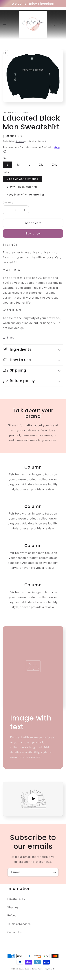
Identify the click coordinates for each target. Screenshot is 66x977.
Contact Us (14, 932)
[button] (5, 24)
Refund (11, 915)
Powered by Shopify (46, 969)
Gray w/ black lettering (21, 186)
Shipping (20, 141)
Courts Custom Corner (28, 969)
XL (41, 164)
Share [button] (10, 337)
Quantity (8, 202)
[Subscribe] (54, 872)
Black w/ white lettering (22, 178)
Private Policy (16, 898)
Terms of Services (18, 923)
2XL (54, 164)
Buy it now (33, 233)
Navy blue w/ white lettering (25, 194)
